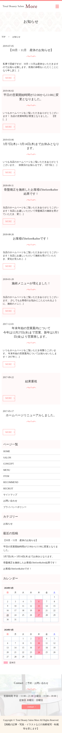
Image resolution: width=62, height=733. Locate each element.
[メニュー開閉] (57, 6)
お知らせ (8, 524)
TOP (3, 37)
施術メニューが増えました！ (31, 283)
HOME (6, 451)
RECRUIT (8, 488)
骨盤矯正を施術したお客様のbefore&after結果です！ (30, 562)
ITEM (6, 476)
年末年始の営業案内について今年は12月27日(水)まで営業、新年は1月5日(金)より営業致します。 (31, 332)
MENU (6, 470)
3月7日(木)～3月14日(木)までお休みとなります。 (28, 556)
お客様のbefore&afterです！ (31, 238)
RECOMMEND (10, 482)
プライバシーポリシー (14, 507)
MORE (8, 78)
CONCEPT (8, 464)
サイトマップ (10, 494)
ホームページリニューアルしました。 (31, 415)
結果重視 (31, 381)
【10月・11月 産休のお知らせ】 (31, 50)
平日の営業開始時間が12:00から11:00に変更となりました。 (30, 548)
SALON (7, 457)
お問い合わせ (10, 501)
